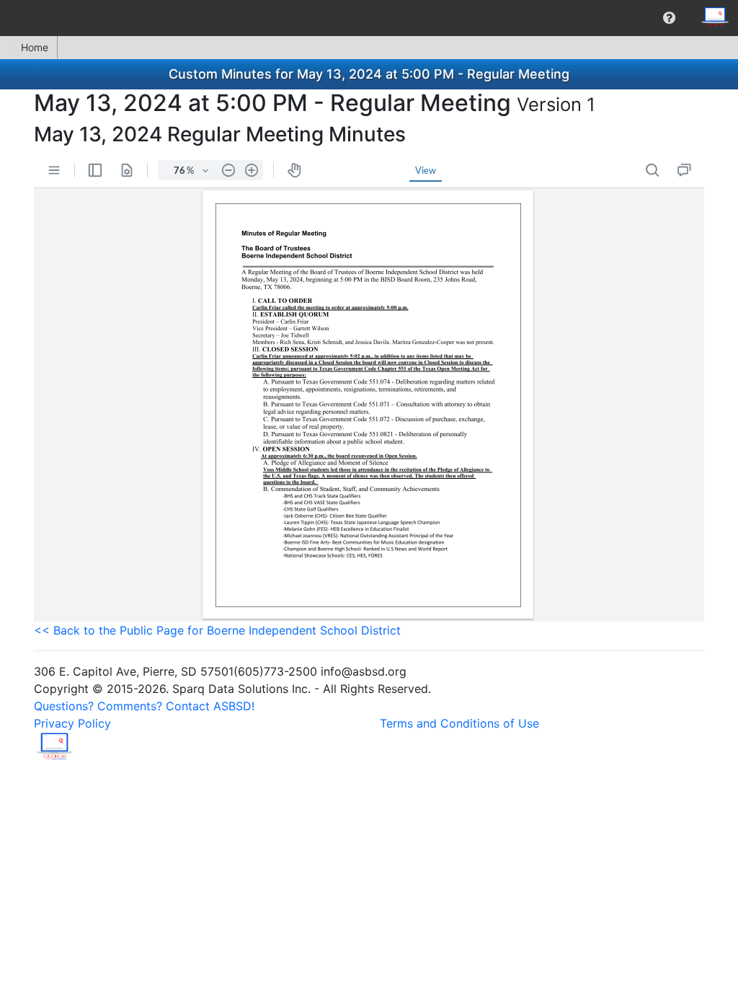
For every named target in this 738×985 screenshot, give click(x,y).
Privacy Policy (72, 723)
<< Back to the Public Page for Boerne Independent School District (217, 630)
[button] (669, 18)
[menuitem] (669, 18)
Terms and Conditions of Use (459, 723)
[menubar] (369, 18)
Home (34, 47)
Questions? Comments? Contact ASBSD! (144, 706)
